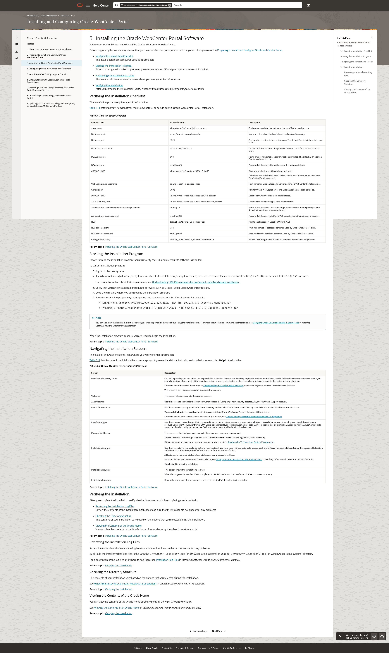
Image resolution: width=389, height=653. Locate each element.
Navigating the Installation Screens (115, 75)
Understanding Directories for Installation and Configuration (254, 416)
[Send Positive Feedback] (382, 636)
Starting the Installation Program (113, 65)
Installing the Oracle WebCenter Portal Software (131, 246)
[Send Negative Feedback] (374, 636)
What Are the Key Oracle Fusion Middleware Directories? (125, 583)
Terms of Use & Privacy (209, 648)
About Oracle (152, 648)
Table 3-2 (95, 360)
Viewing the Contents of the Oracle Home (119, 525)
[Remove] (169, 5)
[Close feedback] (340, 636)
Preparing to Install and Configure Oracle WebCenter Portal (249, 50)
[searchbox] (237, 5)
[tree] (51, 72)
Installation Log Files (167, 559)
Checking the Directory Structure (113, 515)
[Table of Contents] (16, 37)
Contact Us (167, 648)
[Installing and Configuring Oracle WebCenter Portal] (16, 44)
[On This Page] (372, 37)
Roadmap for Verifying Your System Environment (251, 442)
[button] (88, 5)
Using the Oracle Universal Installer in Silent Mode (276, 322)
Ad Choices (250, 648)
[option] (355, 44)
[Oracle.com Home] (80, 5)
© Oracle (138, 648)
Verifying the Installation (109, 85)
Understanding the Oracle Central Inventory (223, 385)
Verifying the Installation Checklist (114, 56)
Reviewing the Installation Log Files (115, 506)
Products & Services (185, 648)
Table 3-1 (95, 107)
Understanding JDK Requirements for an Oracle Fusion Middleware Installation (195, 282)
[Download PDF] (16, 51)
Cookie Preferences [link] (232, 648)
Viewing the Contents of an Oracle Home (116, 607)
